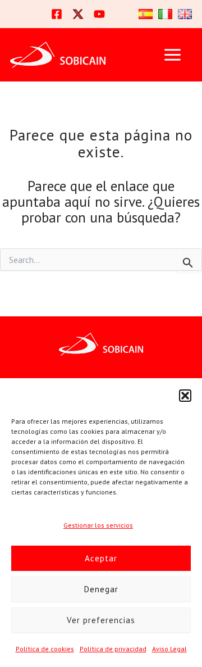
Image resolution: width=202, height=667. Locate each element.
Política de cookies (45, 649)
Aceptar (101, 558)
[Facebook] (56, 14)
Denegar (101, 589)
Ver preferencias (101, 620)
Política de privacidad (113, 649)
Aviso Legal (169, 649)
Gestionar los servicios (98, 525)
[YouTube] (99, 14)
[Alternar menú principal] (172, 55)
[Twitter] (78, 14)
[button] (185, 395)
